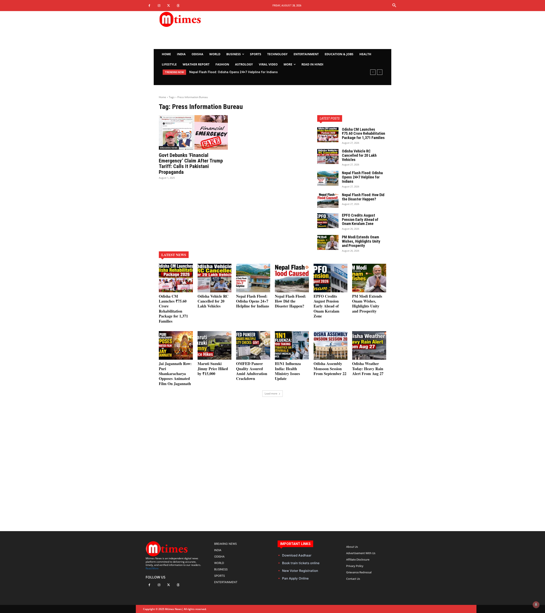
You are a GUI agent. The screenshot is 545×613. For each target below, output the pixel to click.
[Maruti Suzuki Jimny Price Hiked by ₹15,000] (215, 345)
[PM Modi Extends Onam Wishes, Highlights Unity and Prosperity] (327, 242)
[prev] (373, 72)
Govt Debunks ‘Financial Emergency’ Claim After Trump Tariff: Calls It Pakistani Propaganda (191, 163)
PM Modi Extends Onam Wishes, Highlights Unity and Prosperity (361, 241)
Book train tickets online (301, 563)
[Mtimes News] (193, 19)
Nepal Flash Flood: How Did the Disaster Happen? (363, 197)
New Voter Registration (300, 571)
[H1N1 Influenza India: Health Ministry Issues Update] (292, 345)
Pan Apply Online (295, 578)
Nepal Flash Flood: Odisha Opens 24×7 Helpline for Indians (233, 72)
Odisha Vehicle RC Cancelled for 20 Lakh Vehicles (359, 155)
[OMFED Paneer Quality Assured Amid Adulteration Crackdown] (253, 345)
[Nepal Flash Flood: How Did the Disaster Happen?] (327, 200)
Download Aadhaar (296, 555)
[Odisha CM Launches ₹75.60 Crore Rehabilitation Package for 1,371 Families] (327, 134)
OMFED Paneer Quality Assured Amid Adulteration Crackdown (251, 371)
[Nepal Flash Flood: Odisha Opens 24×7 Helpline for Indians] (327, 178)
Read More (152, 568)
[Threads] (178, 5)
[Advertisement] (312, 30)
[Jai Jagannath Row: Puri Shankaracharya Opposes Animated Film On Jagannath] (176, 345)
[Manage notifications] (536, 604)
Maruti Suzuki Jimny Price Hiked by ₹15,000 (213, 368)
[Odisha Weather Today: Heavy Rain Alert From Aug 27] (369, 345)
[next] (379, 72)
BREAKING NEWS (169, 147)
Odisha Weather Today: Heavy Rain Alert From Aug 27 (367, 368)
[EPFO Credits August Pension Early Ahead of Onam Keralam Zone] (327, 220)
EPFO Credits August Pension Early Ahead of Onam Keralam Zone (360, 219)
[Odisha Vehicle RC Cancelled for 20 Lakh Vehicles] (327, 156)
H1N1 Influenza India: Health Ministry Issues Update (288, 371)
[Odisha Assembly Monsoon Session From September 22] (331, 345)
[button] (394, 5)
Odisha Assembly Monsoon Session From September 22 (330, 368)
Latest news (173, 254)
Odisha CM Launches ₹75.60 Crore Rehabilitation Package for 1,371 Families (363, 133)
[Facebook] (149, 5)
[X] (168, 5)
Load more (271, 393)
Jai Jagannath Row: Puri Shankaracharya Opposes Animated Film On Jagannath (175, 373)
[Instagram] (159, 5)
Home (162, 97)
